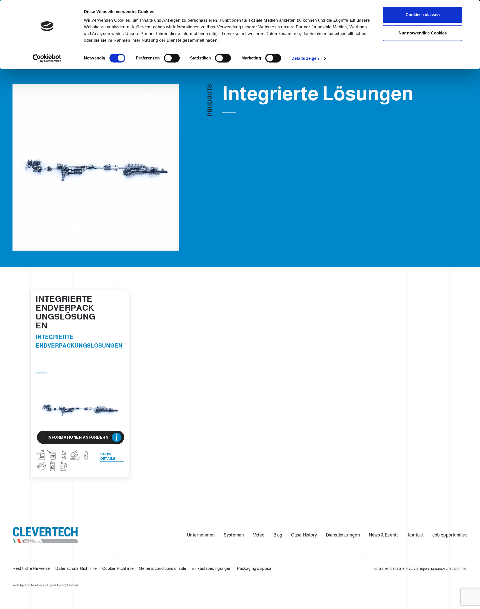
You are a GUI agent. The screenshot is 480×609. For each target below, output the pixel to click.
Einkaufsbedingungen (211, 568)
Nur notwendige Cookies (423, 33)
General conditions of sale (162, 568)
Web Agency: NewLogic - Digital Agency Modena (45, 585)
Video (259, 535)
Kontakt (416, 535)
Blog (277, 535)
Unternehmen (201, 535)
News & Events (384, 535)
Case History (304, 535)
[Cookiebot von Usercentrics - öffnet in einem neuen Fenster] (47, 58)
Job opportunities (450, 535)
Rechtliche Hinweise (31, 568)
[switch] (172, 58)
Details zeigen (305, 58)
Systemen (234, 535)
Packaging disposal (254, 568)
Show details (108, 456)
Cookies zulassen (423, 14)
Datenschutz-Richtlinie (76, 568)
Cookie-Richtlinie (118, 568)
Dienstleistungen (343, 535)
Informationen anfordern (78, 437)
